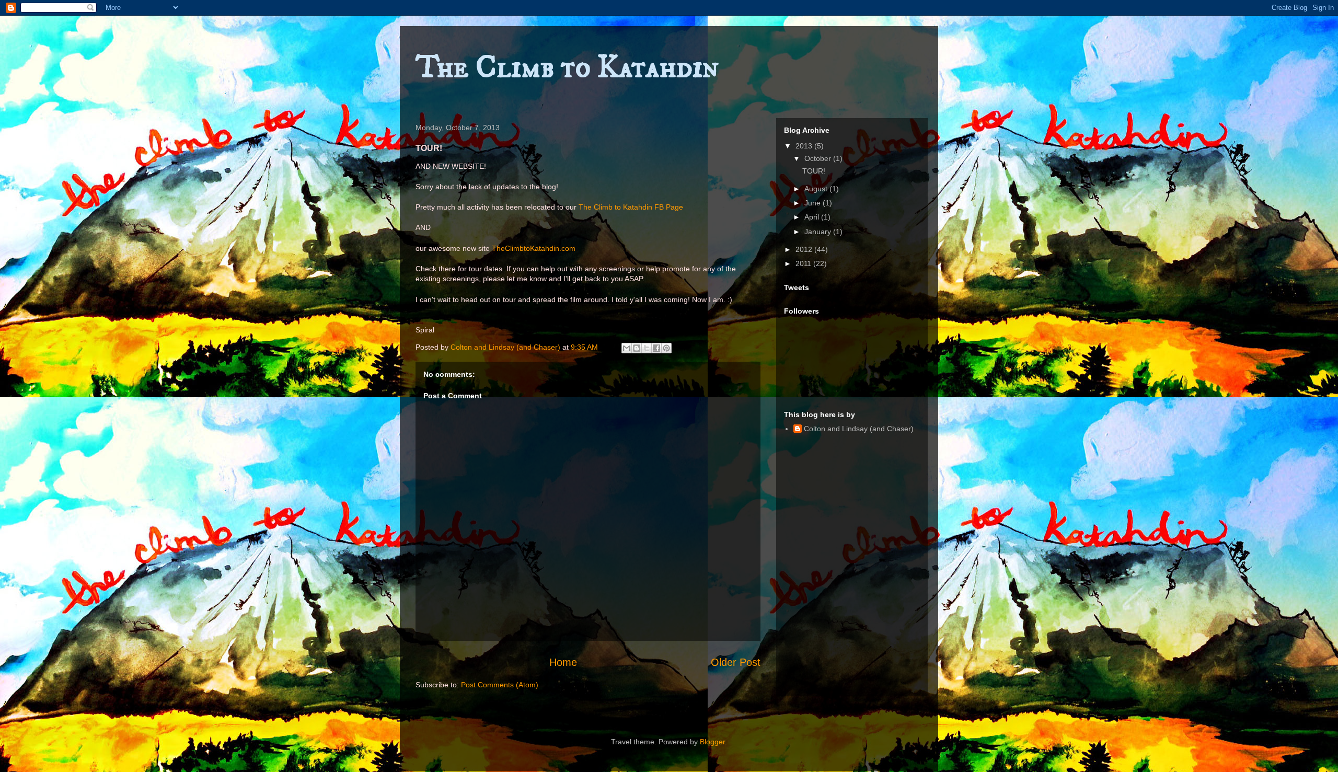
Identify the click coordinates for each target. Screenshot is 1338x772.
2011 (804, 263)
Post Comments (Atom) (499, 685)
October (818, 158)
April (812, 217)
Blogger (712, 742)
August (816, 189)
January (818, 231)
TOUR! (813, 171)
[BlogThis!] (636, 348)
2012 (804, 249)
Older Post (735, 662)
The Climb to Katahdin (567, 67)
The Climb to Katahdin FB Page (631, 207)
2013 (804, 146)
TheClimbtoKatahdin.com (533, 248)
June (813, 203)
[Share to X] (646, 348)
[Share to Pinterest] (666, 348)
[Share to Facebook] (656, 348)
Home (563, 662)
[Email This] (626, 348)
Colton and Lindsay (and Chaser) (859, 428)
